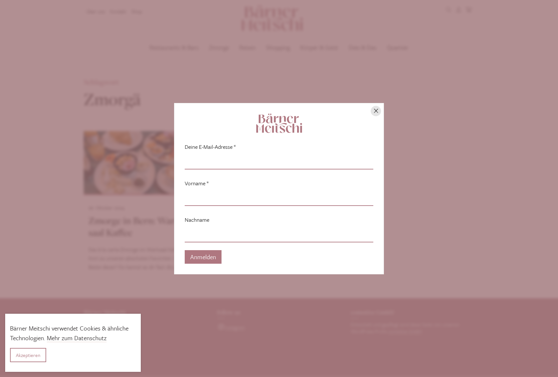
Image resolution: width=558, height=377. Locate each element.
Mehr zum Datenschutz (77, 337)
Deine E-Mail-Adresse (210, 147)
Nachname (197, 220)
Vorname (197, 183)
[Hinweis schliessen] (376, 111)
